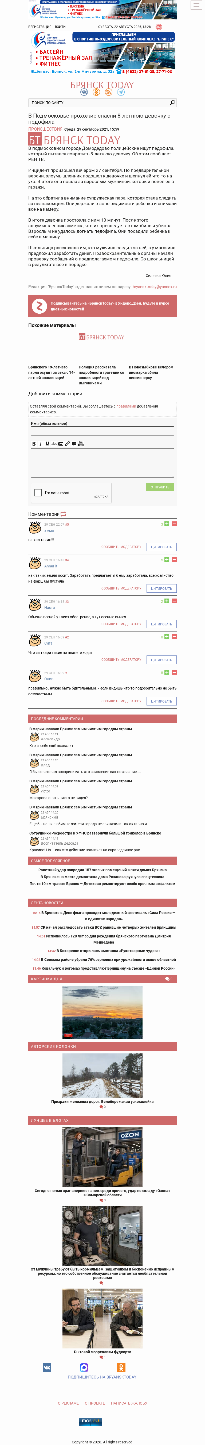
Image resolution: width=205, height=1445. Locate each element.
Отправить (160, 487)
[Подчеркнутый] (47, 444)
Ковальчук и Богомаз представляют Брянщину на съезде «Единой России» (108, 968)
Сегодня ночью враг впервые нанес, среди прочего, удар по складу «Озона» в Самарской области (102, 1193)
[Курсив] (41, 444)
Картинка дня (46, 979)
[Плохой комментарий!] (174, 523)
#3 (67, 602)
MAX (84, 1367)
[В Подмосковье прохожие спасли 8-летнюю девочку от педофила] (102, 139)
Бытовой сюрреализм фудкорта (102, 1352)
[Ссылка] (67, 444)
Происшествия (45, 129)
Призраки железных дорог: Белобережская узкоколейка (102, 1101)
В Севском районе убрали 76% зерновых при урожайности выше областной (108, 959)
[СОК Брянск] (102, 9)
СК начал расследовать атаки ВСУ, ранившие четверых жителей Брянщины (108, 927)
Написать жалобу (129, 1403)
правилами (126, 406)
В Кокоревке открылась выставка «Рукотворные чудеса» (108, 951)
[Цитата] (74, 444)
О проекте (95, 1403)
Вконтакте (47, 1367)
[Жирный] (34, 444)
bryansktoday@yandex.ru (155, 286)
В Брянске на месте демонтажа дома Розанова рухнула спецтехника (102, 877)
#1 (67, 673)
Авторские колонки (53, 1046)
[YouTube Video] (81, 444)
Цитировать (161, 547)
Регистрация (40, 27)
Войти (60, 27)
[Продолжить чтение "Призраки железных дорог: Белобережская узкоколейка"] (102, 1075)
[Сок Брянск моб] (102, 52)
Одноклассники (121, 1367)
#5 (67, 524)
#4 (67, 560)
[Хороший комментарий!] (166, 523)
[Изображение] (61, 444)
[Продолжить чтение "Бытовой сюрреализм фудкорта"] (102, 1318)
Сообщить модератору (121, 547)
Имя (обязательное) (49, 423)
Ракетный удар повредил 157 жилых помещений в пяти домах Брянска (102, 870)
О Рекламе (68, 1403)
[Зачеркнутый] (54, 444)
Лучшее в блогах (50, 1120)
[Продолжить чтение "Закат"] (102, 1012)
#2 (67, 637)
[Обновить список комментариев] (64, 514)
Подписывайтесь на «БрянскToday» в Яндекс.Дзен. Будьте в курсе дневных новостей (110, 306)
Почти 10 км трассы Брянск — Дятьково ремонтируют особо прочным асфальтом (102, 884)
